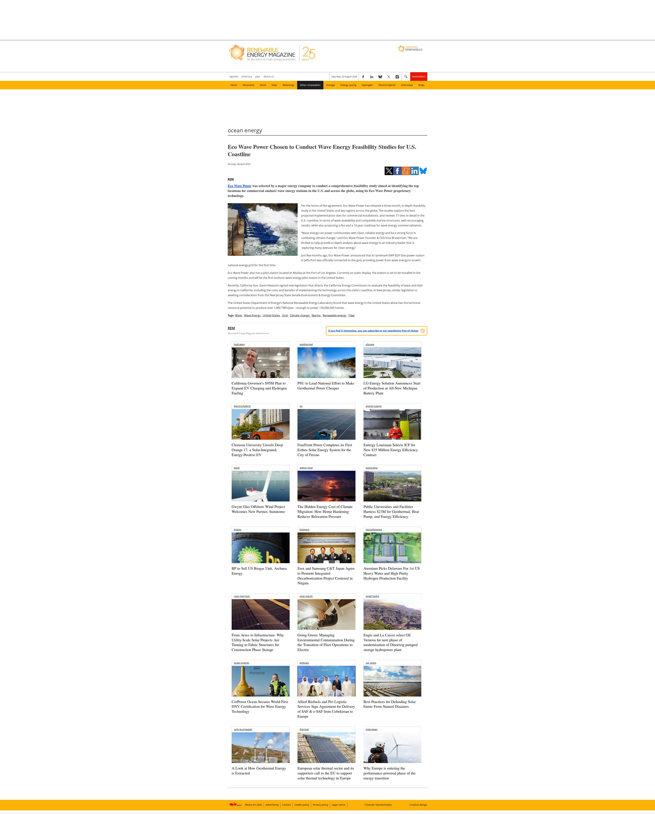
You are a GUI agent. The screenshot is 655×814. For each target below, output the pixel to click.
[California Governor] (260, 369)
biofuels (304, 662)
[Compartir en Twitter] (389, 171)
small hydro (372, 596)
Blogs (421, 85)
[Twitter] (388, 76)
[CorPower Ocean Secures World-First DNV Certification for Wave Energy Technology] (260, 691)
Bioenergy (288, 85)
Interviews (407, 85)
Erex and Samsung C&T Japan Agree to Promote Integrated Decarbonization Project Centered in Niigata (326, 575)
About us (269, 76)
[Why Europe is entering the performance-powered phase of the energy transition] (392, 752)
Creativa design (418, 804)
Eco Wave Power (239, 185)
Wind (263, 85)
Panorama (248, 85)
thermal (304, 729)
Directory (247, 76)
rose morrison (242, 596)
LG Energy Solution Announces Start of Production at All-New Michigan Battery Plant (391, 388)
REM (231, 179)
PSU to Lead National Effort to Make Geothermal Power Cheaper (325, 385)
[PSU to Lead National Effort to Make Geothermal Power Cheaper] (326, 367)
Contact (286, 804)
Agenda (233, 76)
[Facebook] (363, 76)
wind (236, 467)
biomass (304, 529)
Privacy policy (320, 804)
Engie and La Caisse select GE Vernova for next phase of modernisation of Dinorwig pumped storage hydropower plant (390, 642)
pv (301, 406)
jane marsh (306, 596)
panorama (371, 467)
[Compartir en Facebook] (397, 171)
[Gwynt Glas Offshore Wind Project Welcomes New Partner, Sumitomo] (260, 490)
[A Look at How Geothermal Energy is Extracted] (260, 754)
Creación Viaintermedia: (378, 804)
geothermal (306, 344)
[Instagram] (397, 76)
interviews (371, 729)
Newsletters (419, 76)
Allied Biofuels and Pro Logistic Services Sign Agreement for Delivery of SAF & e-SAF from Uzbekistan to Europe (326, 709)
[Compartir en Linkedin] (414, 171)
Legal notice (338, 804)
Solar (274, 85)
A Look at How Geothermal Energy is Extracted (259, 770)
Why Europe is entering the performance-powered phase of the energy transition (389, 773)
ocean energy (241, 662)
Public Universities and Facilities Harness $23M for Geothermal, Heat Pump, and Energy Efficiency (391, 511)
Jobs (257, 76)
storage (370, 344)
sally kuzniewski (243, 729)
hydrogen (239, 344)
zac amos (371, 662)
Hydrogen (367, 85)
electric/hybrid (242, 406)
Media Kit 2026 (253, 804)
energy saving (374, 406)
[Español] (410, 49)
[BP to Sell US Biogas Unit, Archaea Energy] (260, 560)
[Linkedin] (371, 76)
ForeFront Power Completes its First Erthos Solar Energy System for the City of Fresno (324, 449)
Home (233, 85)
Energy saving (348, 85)
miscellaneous (374, 529)
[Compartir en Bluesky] (423, 171)
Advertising (272, 804)
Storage (330, 85)
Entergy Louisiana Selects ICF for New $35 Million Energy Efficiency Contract (390, 449)
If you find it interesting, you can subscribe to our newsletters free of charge (373, 330)
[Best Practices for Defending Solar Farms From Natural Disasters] (392, 686)
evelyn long (306, 467)
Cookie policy (301, 804)
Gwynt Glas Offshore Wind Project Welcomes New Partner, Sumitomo (258, 509)
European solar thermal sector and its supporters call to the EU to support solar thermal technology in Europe (325, 773)
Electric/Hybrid (387, 85)
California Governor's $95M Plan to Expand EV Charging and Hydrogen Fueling (259, 388)
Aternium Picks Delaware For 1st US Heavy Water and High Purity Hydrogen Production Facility (391, 573)
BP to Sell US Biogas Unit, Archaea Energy (259, 571)
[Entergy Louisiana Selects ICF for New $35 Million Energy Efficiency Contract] (392, 428)
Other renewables (310, 85)
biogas (237, 529)
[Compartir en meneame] (406, 171)
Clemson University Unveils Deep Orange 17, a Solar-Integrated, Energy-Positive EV (257, 449)
